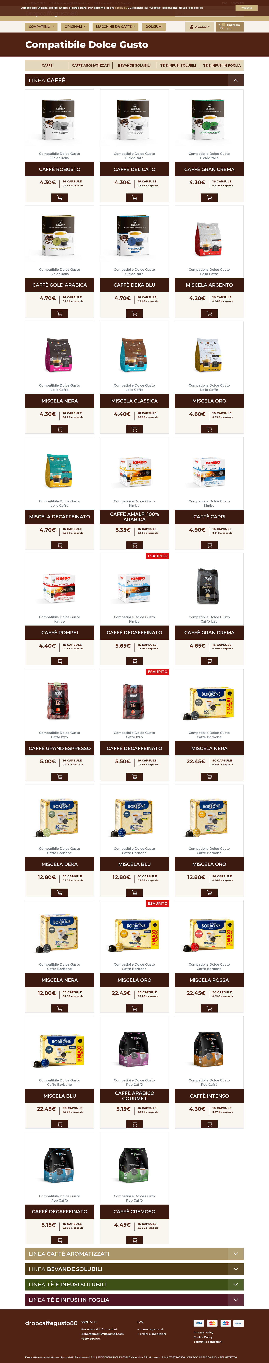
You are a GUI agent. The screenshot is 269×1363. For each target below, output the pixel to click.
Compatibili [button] (40, 27)
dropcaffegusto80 (51, 1323)
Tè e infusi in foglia (222, 65)
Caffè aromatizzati (91, 65)
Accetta (246, 7)
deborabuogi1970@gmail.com (102, 1333)
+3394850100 (90, 1338)
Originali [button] (74, 27)
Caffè (47, 65)
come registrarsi (151, 1329)
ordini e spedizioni (153, 1333)
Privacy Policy (203, 1332)
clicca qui (121, 7)
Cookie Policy (203, 1337)
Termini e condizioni (208, 1341)
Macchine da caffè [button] (114, 27)
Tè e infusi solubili (178, 65)
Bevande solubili (134, 65)
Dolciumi (154, 27)
